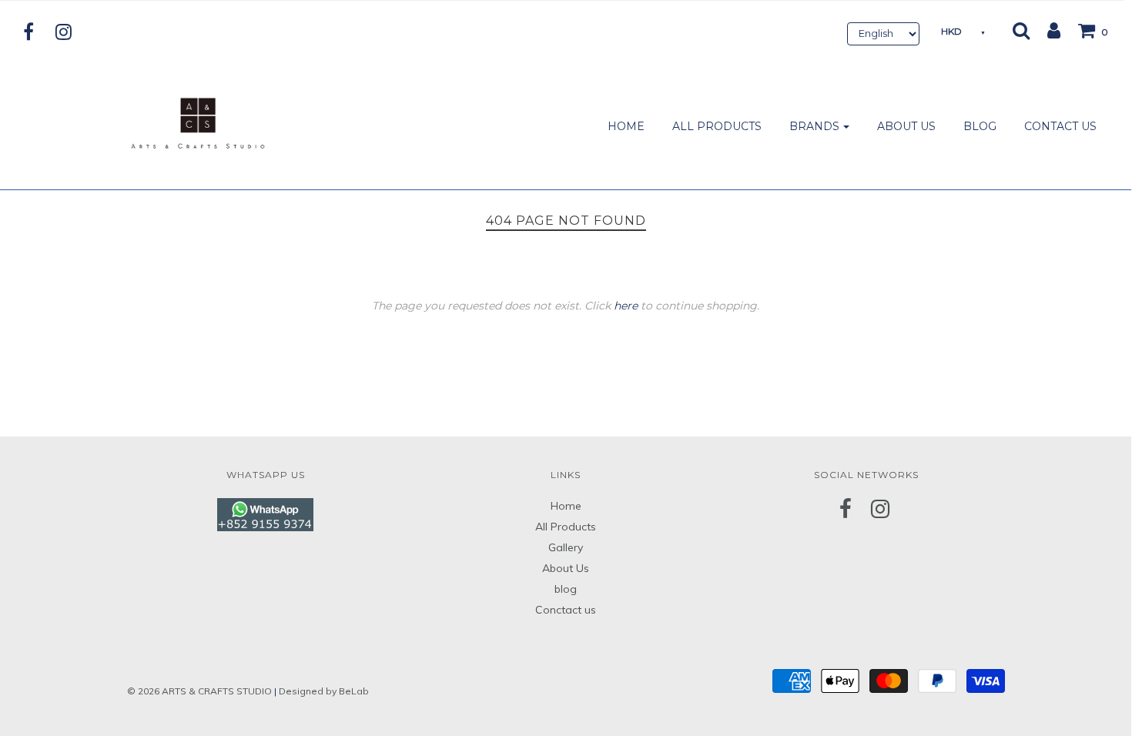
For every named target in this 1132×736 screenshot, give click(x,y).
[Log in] (1046, 30)
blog (565, 589)
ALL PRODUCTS (717, 126)
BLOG (979, 126)
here (626, 306)
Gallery (565, 547)
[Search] (1021, 30)
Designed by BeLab (324, 691)
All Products (565, 527)
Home (566, 506)
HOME (626, 126)
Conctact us (565, 610)
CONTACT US (1060, 126)
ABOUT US (906, 126)
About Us (565, 568)
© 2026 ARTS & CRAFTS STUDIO (199, 691)
